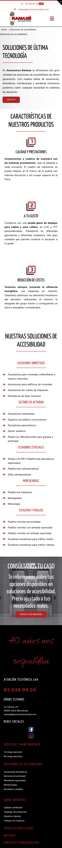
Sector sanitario (17, 431)
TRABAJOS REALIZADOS (19, 828)
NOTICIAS (9, 835)
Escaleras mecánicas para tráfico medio (30, 539)
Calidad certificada (13, 807)
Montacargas (10, 784)
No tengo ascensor (13, 756)
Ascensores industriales (21, 413)
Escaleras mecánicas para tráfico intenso (31, 544)
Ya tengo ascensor (13, 752)
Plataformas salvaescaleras (23, 468)
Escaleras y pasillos (13, 789)
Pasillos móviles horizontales (24, 521)
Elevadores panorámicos (22, 425)
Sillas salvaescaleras (19, 474)
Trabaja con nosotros (14, 820)
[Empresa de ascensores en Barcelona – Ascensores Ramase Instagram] (31, 734)
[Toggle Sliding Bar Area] (59, 2)
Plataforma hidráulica (20, 492)
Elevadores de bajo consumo (24, 395)
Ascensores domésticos (15, 771)
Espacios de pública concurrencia (27, 419)
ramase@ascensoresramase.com (33, 9)
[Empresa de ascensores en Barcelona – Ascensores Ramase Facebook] (31, 728)
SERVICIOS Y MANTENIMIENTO (22, 744)
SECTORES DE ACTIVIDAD (31, 402)
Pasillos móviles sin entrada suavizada (29, 533)
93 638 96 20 (31, 4)
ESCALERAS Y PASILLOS (31, 510)
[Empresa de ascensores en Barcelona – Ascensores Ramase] (20, 12)
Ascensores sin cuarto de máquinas (28, 390)
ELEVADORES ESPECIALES (31, 447)
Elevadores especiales (15, 780)
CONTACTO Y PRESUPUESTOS (21, 843)
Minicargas (14, 503)
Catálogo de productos (15, 812)
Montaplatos (15, 498)
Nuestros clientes (12, 816)
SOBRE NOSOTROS (15, 800)
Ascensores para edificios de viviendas (30, 384)
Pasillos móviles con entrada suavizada (30, 527)
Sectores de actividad (14, 776)
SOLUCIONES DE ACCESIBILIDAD (23, 764)
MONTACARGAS (31, 481)
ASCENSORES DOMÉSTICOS (31, 363)
